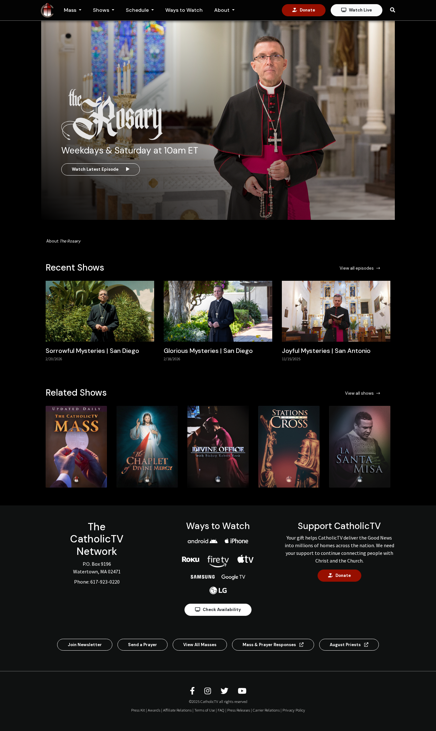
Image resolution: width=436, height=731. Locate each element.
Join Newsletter (85, 644)
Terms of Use (204, 709)
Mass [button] (71, 10)
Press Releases (238, 709)
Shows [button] (101, 10)
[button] (386, 326)
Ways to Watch (184, 10)
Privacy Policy (293, 709)
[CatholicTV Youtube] (242, 691)
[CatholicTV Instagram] (208, 691)
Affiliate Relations (177, 709)
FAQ (221, 709)
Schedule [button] (138, 10)
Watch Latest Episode (95, 169)
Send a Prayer (142, 644)
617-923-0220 (105, 581)
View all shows (359, 393)
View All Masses (199, 644)
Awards (154, 709)
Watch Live (360, 10)
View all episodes (357, 268)
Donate (307, 10)
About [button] (222, 10)
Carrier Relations (266, 709)
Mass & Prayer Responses (270, 644)
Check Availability (222, 609)
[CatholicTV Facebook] (193, 691)
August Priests (346, 644)
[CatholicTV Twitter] (225, 691)
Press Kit (138, 709)
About (63, 241)
